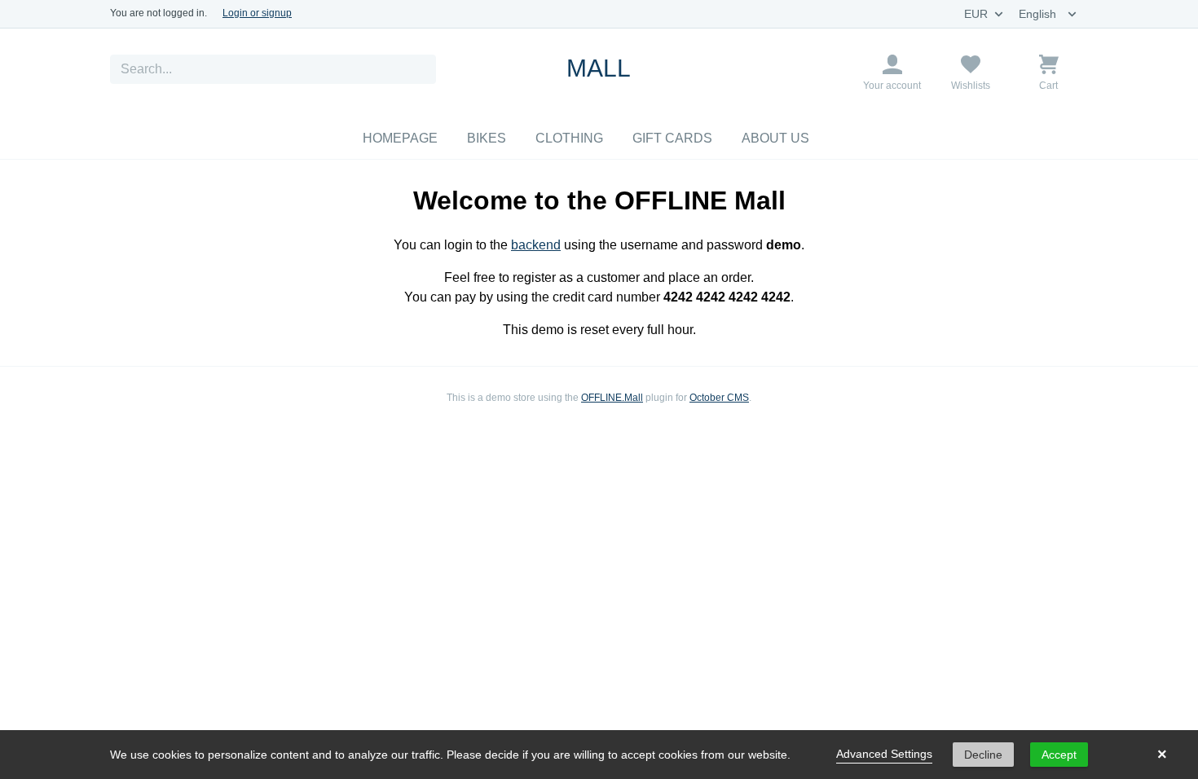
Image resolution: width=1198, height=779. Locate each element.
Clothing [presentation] (569, 138)
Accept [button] (1059, 754)
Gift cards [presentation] (672, 138)
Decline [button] (983, 754)
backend (536, 245)
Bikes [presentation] (486, 138)
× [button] (1162, 754)
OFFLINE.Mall (612, 397)
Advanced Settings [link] (884, 753)
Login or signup (257, 13)
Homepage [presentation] (400, 138)
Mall (598, 68)
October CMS (719, 397)
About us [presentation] (775, 138)
